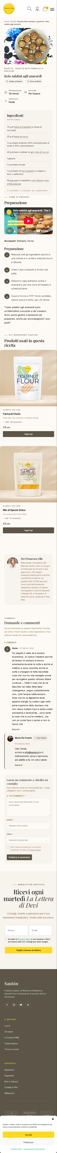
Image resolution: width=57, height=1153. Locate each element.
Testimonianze (11, 1043)
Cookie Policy (16, 1149)
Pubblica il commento (19, 857)
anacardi (14, 180)
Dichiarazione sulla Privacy (34, 1149)
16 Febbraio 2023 (22, 744)
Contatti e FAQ (10, 1087)
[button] (52, 1119)
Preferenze (28, 1142)
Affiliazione (9, 1093)
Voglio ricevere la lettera (28, 950)
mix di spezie (27, 171)
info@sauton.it (32, 752)
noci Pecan (37, 180)
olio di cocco (42, 152)
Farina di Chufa (11, 413)
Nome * (10, 820)
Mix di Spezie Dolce (14, 510)
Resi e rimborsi (11, 1081)
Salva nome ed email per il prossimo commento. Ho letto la (25, 848)
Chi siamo (8, 1031)
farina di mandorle (22, 127)
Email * (10, 834)
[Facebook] (7, 1004)
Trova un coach (11, 1049)
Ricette (13, 21)
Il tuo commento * (16, 796)
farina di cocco (21, 136)
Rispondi (15, 729)
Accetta (28, 1134)
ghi (32, 152)
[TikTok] (27, 1004)
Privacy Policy (35, 850)
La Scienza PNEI (11, 1037)
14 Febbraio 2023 (26, 648)
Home (6, 21)
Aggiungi (28, 434)
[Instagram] (14, 1004)
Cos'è (7, 1026)
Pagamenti (9, 1075)
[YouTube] (21, 1004)
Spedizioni (9, 1070)
